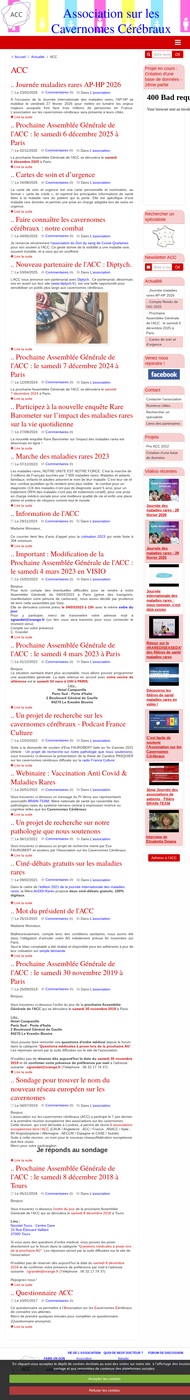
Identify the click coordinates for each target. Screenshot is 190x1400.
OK (177, 54)
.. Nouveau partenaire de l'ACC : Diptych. (71, 264)
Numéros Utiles (158, 406)
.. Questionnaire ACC (42, 1292)
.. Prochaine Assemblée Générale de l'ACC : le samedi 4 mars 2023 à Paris (65, 649)
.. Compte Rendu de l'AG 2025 (162, 304)
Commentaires (57, 92)
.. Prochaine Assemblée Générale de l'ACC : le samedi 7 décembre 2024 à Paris (65, 365)
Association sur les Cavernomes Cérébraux (111, 20)
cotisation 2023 (93, 536)
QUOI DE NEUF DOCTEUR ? (123, 1353)
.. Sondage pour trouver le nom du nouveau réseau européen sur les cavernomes (60, 1088)
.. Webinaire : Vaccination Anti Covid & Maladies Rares (69, 777)
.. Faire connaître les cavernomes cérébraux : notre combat (58, 223)
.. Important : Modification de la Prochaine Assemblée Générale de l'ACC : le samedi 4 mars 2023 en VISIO (72, 562)
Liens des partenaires (163, 423)
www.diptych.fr (63, 283)
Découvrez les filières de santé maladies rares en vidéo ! (161, 697)
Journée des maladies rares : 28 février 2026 (162, 510)
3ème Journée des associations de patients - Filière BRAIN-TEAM (162, 796)
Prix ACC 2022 (157, 446)
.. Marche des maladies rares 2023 (60, 456)
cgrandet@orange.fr (28, 620)
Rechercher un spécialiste (159, 216)
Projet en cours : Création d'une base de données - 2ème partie (163, 76)
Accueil (20, 57)
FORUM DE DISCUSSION (165, 1353)
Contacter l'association (164, 399)
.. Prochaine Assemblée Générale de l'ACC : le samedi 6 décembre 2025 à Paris (65, 133)
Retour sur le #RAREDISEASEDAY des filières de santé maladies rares (164, 650)
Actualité (38, 57)
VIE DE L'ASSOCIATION (84, 1353)
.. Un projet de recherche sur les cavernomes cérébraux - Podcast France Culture (68, 723)
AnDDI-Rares (44, 891)
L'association (100, 92)
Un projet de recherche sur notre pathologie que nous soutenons (78, 752)
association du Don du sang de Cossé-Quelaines (90, 243)
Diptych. (83, 279)
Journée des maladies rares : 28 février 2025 (162, 553)
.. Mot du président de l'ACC (52, 910)
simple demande (52, 951)
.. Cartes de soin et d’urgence (53, 174)
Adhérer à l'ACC (164, 858)
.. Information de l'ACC (45, 513)
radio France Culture (98, 760)
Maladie (123, 1358)
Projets (152, 437)
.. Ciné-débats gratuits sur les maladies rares (66, 867)
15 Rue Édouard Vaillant (29, 1230)
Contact (152, 389)
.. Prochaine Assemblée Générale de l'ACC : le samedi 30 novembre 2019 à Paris (67, 972)
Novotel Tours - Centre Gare (33, 1225)
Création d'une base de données (162, 455)
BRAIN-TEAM (38, 801)
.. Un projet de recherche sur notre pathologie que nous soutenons (60, 826)
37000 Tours (20, 1234)
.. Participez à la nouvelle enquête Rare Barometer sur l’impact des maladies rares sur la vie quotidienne (72, 415)
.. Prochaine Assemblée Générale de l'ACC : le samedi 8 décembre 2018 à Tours (65, 1176)
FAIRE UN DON (54, 1358)
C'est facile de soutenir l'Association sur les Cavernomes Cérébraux (164, 747)
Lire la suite (22, 117)
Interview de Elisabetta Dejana (161, 839)
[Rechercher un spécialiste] (164, 236)
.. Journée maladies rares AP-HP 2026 (66, 84)
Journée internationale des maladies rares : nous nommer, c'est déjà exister (163, 600)
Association (84, 1358)
